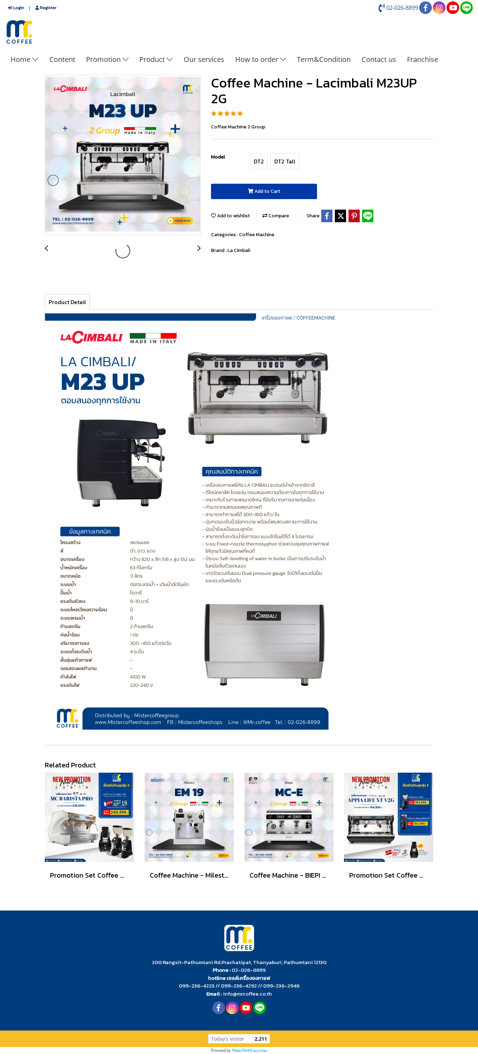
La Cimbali (238, 250)
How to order (257, 59)
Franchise (422, 59)
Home (21, 59)
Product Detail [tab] (67, 302)
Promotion (104, 59)
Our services (204, 59)
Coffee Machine (256, 234)
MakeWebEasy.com (249, 1050)
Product (153, 59)
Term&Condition (324, 59)
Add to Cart (266, 191)
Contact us (378, 59)
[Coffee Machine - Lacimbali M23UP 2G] (122, 155)
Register (47, 8)
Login (18, 8)
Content (62, 59)
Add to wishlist (233, 215)
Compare (278, 215)
